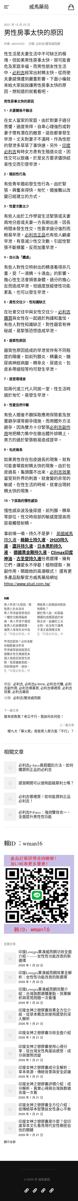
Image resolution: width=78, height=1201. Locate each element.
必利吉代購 (55, 684)
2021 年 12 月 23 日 (17, 24)
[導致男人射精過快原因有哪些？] (53, 619)
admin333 (18, 43)
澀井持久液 (22, 546)
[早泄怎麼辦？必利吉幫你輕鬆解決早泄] (20, 656)
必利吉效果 (60, 472)
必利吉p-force (35, 684)
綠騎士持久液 (33, 540)
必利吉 (18, 72)
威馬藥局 (39, 6)
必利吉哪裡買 (51, 688)
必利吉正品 (35, 235)
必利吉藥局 (20, 691)
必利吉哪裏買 (29, 688)
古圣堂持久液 (28, 558)
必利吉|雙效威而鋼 (48, 43)
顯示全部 (10, 1142)
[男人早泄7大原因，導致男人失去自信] (20, 619)
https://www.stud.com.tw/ (27, 584)
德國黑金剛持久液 (30, 552)
